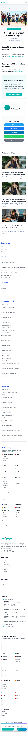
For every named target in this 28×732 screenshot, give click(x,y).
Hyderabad (5, 485)
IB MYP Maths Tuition (5, 355)
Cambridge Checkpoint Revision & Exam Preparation (12, 272)
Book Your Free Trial (14, 94)
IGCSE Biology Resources (6, 402)
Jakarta (17, 512)
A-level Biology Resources (6, 420)
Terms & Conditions (5, 291)
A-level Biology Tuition (6, 337)
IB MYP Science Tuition (6, 358)
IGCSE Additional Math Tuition (7, 307)
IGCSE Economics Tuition (6, 325)
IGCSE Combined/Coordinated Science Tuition (11, 315)
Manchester (5, 496)
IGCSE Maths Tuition (5, 304)
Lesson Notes (6, 564)
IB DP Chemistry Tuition (6, 350)
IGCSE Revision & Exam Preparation (9, 260)
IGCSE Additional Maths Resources (8, 412)
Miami (4, 527)
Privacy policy (4, 288)
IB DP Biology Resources (6, 428)
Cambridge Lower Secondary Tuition (9, 270)
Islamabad (18, 483)
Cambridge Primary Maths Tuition (8, 371)
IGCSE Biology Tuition (6, 322)
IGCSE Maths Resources (6, 389)
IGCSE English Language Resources (9, 392)
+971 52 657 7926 (13, 612)
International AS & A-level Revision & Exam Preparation (13, 267)
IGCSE (4, 582)
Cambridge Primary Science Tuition (8, 376)
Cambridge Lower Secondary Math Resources (11, 430)
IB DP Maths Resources (6, 422)
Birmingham (5, 498)
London (4, 494)
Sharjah (4, 460)
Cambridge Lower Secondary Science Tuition (10, 368)
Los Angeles (5, 525)
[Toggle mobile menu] (26, 2)
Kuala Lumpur (18, 473)
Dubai (4, 456)
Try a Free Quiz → (8, 729)
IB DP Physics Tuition (5, 348)
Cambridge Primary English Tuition (8, 373)
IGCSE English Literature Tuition (8, 312)
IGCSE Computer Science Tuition (8, 330)
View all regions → (11, 451)
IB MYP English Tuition (6, 360)
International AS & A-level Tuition (8, 265)
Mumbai (5, 479)
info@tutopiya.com (9, 599)
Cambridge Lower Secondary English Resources (11, 433)
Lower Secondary (7, 589)
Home (4, 8)
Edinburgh (5, 499)
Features (3, 286)
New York (5, 523)
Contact (5, 571)
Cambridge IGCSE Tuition (6, 275)
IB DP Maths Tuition (5, 345)
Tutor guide (3, 251)
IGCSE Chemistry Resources (7, 400)
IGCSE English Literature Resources (9, 394)
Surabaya (17, 516)
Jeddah (4, 514)
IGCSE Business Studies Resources (8, 407)
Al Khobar (5, 516)
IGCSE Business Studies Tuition (8, 327)
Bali (16, 514)
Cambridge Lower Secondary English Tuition (10, 366)
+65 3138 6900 (12, 605)
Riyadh (4, 512)
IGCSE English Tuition (6, 310)
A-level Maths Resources (6, 415)
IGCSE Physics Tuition (6, 317)
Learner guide (4, 249)
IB (3, 586)
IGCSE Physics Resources (6, 397)
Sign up (2, 246)
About (4, 569)
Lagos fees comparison (13, 56)
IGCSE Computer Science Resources (9, 410)
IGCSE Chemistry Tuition (6, 320)
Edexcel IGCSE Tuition (6, 277)
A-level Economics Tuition (6, 343)
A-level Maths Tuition (5, 332)
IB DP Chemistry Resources (7, 425)
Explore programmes (18, 71)
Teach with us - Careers (8, 567)
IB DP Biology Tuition (5, 353)
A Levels (5, 584)
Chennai (5, 487)
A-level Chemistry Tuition (6, 340)
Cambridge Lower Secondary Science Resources (11, 435)
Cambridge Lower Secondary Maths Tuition (10, 363)
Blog (9, 8)
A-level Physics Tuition (6, 335)
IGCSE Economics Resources (7, 405)
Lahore (17, 481)
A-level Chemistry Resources (7, 417)
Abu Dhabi (5, 458)
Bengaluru (5, 483)
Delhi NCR (5, 481)
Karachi (17, 479)
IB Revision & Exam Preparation (8, 262)
